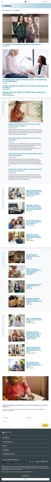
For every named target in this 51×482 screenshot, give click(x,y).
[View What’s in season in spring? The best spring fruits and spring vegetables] (16, 272)
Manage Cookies (25, 475)
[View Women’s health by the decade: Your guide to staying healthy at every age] (16, 350)
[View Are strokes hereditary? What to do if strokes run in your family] (16, 223)
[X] (33, 461)
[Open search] (48, 1)
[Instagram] (35, 461)
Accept (25, 479)
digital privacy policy (29, 471)
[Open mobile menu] (2, 1)
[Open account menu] (44, 1)
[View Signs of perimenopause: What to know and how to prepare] (16, 320)
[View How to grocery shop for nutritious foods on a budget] (16, 286)
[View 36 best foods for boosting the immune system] (16, 257)
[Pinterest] (40, 461)
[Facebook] (31, 461)
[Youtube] (38, 461)
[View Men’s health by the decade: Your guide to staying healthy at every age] (16, 365)
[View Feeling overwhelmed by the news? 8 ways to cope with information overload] (25, 111)
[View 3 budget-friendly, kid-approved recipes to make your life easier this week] (16, 301)
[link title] (25, 1)
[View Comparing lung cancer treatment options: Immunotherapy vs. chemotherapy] (25, 63)
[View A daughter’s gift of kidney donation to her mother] (25, 28)
